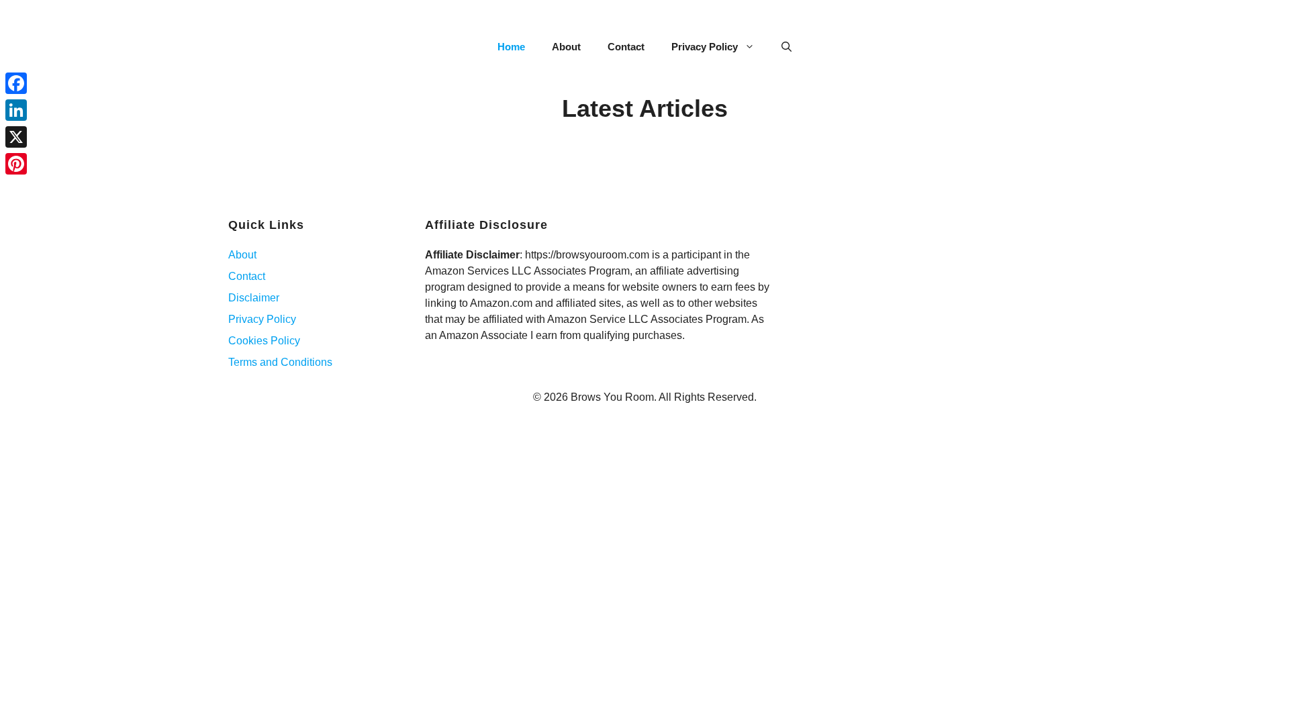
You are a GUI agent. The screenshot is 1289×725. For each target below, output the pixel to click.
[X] (16, 137)
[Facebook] (16, 83)
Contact (626, 46)
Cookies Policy (264, 340)
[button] (786, 47)
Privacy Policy (704, 46)
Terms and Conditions (280, 362)
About (566, 46)
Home (511, 46)
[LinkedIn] (16, 110)
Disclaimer (253, 297)
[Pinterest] (16, 163)
